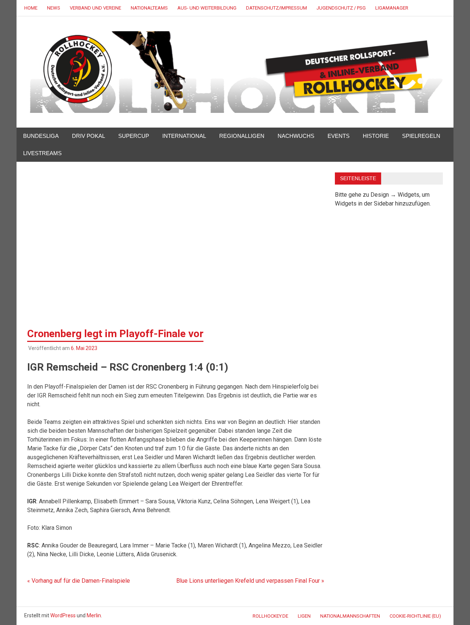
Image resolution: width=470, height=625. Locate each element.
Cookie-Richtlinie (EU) (415, 616)
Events (339, 136)
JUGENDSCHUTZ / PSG (341, 8)
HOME (30, 8)
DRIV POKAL (88, 136)
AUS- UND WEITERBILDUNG (206, 8)
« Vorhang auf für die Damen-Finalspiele (78, 580)
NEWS (53, 8)
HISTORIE (376, 136)
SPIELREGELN (421, 136)
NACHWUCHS (296, 136)
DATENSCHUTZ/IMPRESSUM (276, 8)
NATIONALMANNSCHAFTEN (350, 616)
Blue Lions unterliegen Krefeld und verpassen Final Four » (250, 580)
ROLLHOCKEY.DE (270, 616)
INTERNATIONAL (184, 136)
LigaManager (391, 8)
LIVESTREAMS (42, 153)
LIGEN (304, 616)
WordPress (63, 615)
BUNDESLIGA (41, 136)
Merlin (94, 615)
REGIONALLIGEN (241, 136)
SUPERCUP (133, 136)
